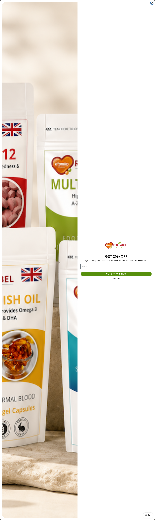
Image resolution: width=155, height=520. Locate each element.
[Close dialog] (152, 3)
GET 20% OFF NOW (116, 274)
